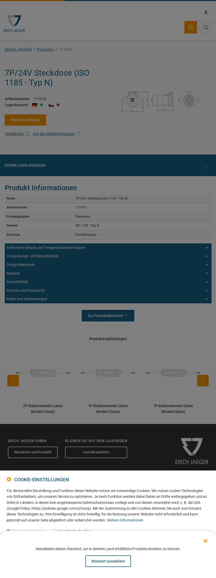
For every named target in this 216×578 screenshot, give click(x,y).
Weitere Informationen (125, 520)
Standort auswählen (108, 561)
